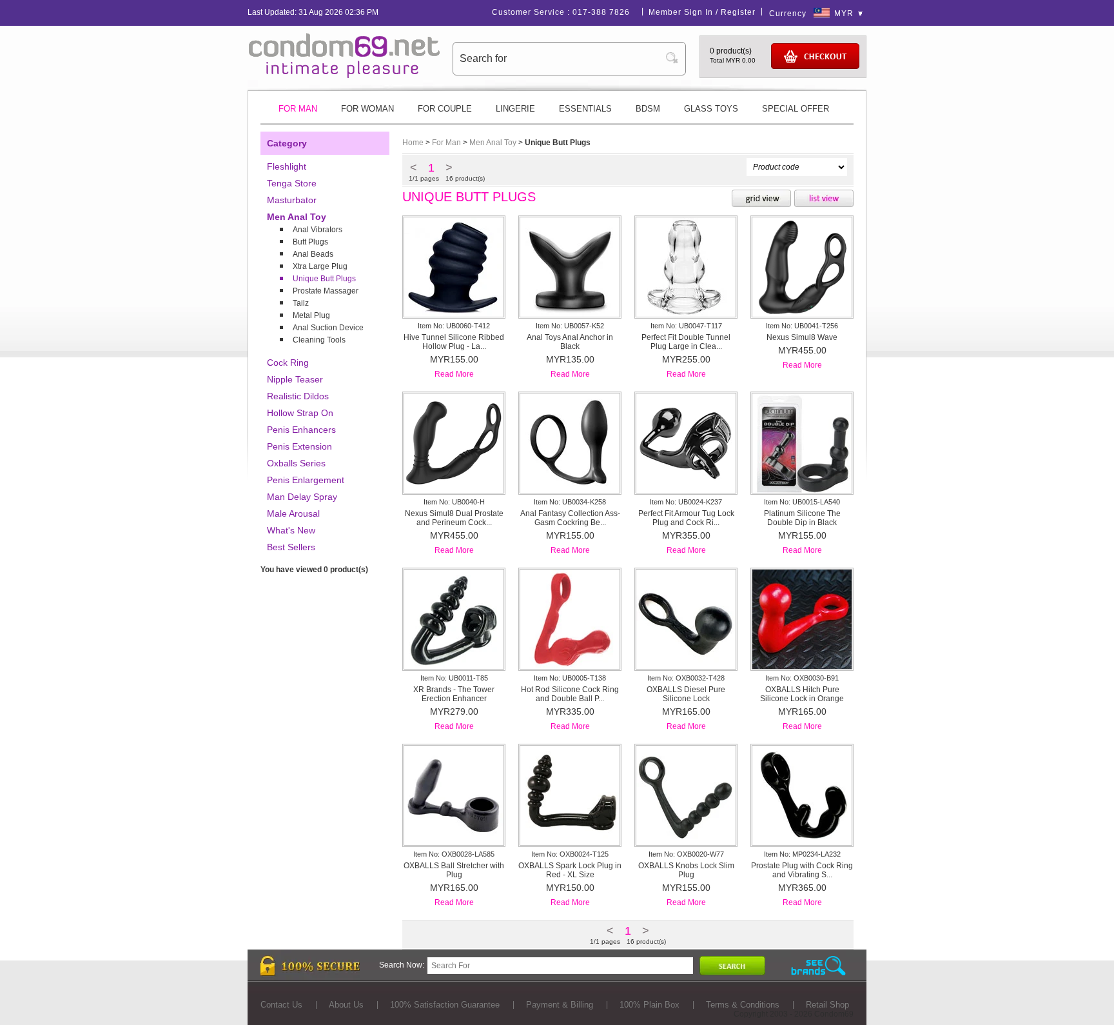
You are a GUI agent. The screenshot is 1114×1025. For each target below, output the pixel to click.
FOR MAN (297, 109)
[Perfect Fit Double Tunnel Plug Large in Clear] (686, 314)
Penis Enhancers (301, 429)
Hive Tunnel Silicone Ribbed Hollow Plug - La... (454, 342)
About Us (346, 1005)
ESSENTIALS (585, 109)
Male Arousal (293, 513)
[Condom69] (344, 75)
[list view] (824, 199)
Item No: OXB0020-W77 (686, 854)
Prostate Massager (325, 290)
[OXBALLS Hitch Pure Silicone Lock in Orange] (802, 666)
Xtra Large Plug (320, 266)
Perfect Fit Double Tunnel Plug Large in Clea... (685, 342)
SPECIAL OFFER (795, 109)
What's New (291, 530)
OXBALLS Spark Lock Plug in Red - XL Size (569, 870)
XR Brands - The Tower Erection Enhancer (453, 694)
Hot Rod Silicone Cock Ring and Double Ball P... (570, 694)
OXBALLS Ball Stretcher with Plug (454, 870)
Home (413, 142)
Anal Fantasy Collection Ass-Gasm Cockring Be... (570, 518)
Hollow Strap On (300, 413)
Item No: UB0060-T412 (454, 326)
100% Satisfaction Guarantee (445, 1005)
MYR (844, 13)
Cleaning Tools (319, 339)
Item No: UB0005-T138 (570, 678)
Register (738, 12)
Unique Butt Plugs (324, 278)
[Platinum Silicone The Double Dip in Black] (802, 490)
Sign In (698, 12)
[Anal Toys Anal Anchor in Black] (570, 314)
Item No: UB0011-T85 (454, 678)
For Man (446, 142)
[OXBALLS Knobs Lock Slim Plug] (686, 842)
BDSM (648, 109)
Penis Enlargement (305, 480)
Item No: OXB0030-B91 (802, 678)
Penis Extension (299, 446)
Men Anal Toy (296, 217)
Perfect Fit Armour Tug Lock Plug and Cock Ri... (686, 518)
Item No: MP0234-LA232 (802, 854)
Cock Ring (288, 362)
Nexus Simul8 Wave (802, 337)
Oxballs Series (296, 463)
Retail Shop (827, 1005)
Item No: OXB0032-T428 (686, 678)
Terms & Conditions (742, 1005)
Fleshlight (286, 166)
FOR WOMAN (367, 109)
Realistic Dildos (298, 396)
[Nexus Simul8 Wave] (802, 314)
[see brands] (818, 966)
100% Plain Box (649, 1005)
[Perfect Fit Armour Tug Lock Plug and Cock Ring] (686, 490)
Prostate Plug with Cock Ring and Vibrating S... (802, 870)
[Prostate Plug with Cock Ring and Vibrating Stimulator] (802, 842)
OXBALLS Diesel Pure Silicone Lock (686, 694)
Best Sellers (291, 547)
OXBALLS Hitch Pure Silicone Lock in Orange (802, 694)
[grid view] (761, 199)
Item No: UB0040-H (454, 502)
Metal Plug (311, 315)
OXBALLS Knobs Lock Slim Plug (686, 870)
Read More (454, 374)
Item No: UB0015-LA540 (802, 502)
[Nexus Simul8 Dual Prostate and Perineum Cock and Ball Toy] (453, 490)
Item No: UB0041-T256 (802, 326)
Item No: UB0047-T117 (686, 326)
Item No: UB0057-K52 (570, 326)
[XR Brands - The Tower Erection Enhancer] (453, 666)
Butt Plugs (310, 241)
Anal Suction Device (328, 327)
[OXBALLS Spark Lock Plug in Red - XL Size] (570, 842)
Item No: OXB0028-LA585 (453, 854)
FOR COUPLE (445, 109)
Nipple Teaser (295, 379)
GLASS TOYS (711, 109)
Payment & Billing (559, 1005)
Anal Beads (313, 254)
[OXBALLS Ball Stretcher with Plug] (453, 842)
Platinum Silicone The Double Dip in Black (802, 518)
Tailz (301, 303)
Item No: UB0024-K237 (686, 502)
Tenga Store (292, 183)
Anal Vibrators (317, 229)
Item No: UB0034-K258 (570, 502)
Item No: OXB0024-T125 (570, 854)
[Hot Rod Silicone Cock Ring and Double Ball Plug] (570, 666)
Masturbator (292, 200)
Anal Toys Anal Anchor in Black (570, 342)
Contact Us (281, 1005)
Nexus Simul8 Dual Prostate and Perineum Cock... (454, 518)
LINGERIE (515, 109)
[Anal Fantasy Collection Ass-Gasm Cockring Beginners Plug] (570, 490)
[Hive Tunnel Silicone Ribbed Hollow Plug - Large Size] (453, 314)
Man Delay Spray (302, 497)
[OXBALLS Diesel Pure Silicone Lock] (686, 666)
